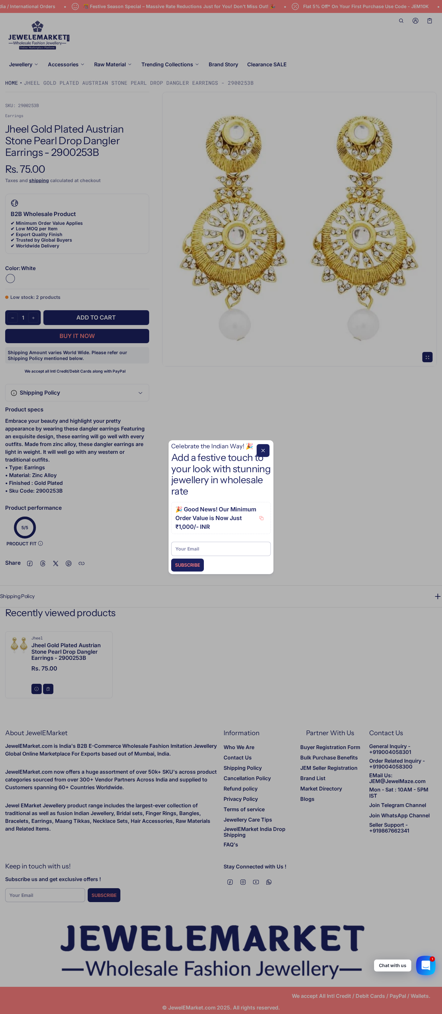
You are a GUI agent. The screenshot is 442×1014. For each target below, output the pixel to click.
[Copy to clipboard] (261, 518)
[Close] (263, 450)
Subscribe (187, 565)
